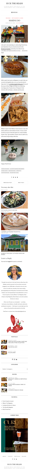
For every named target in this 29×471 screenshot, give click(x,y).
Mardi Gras (4, 170)
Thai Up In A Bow (12, 347)
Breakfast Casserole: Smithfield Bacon (17, 379)
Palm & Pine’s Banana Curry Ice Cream (16, 385)
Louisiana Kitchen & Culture (9, 405)
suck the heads (14, 3)
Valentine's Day (14, 172)
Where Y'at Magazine (7, 403)
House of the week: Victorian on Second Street (12, 254)
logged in (10, 261)
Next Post (21, 182)
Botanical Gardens (6, 48)
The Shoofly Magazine (8, 407)
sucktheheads (5, 172)
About (4, 456)
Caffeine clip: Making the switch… (11, 231)
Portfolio (17, 456)
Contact (10, 456)
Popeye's (18, 170)
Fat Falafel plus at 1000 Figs (9, 210)
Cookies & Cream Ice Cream (15, 390)
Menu (15, 12)
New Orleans (12, 170)
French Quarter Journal (8, 401)
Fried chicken (5, 168)
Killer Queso (12, 352)
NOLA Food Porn (6, 409)
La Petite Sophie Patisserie (16, 84)
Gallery (24, 456)
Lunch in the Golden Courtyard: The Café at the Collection (17, 342)
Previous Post (8, 182)
